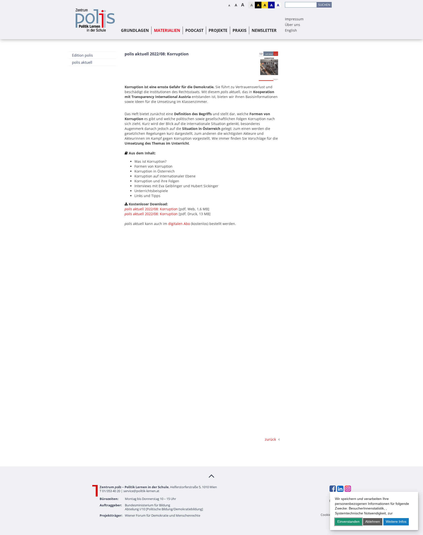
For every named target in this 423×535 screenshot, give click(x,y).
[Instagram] (347, 488)
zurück (270, 439)
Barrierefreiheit (340, 501)
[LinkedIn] (340, 488)
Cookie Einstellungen (336, 515)
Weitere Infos (396, 521)
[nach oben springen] (211, 476)
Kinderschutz (341, 510)
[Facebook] (332, 488)
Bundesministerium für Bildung (147, 505)
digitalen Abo (179, 223)
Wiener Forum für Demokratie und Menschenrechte (162, 515)
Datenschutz (342, 505)
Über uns (292, 24)
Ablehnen (372, 521)
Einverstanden (348, 521)
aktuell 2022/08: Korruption (151, 209)
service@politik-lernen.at (141, 491)
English (291, 30)
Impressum (294, 19)
